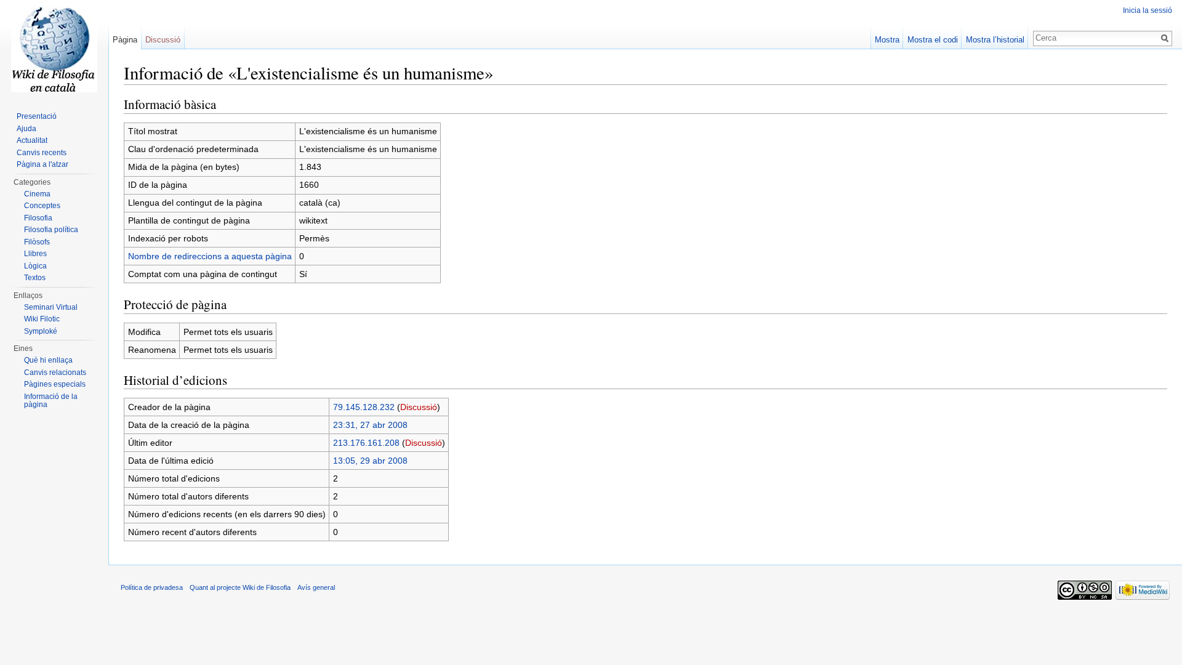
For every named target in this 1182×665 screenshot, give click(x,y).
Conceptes (42, 205)
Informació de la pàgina (51, 400)
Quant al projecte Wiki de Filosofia (240, 587)
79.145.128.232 (364, 407)
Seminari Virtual (51, 307)
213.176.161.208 (366, 443)
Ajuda (26, 128)
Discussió (418, 407)
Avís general (316, 587)
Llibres (35, 253)
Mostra (887, 39)
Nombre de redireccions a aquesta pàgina (210, 256)
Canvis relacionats (55, 372)
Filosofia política (51, 229)
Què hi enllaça (48, 360)
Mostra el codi (932, 39)
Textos (35, 277)
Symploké (40, 331)
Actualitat (32, 140)
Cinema (37, 194)
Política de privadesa (152, 587)
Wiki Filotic (42, 319)
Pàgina (125, 39)
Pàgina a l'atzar (42, 164)
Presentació (37, 116)
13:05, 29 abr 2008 (370, 460)
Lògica (35, 266)
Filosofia (38, 218)
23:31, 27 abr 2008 (370, 425)
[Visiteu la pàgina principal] (54, 49)
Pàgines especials (55, 384)
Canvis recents (41, 152)
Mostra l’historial (995, 39)
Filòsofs (37, 242)
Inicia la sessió (1147, 10)
